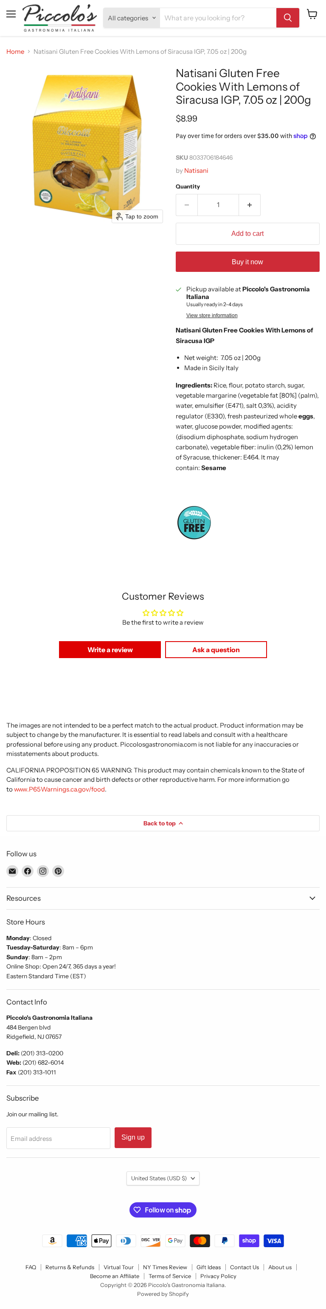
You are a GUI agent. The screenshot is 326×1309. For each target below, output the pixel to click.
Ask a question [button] (216, 649)
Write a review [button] (110, 649)
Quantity (188, 186)
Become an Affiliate (114, 1276)
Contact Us (244, 1267)
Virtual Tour (119, 1267)
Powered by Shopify (163, 1293)
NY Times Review (165, 1267)
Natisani (196, 170)
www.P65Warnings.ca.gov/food (59, 789)
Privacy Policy (218, 1276)
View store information (212, 315)
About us (280, 1267)
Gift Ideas (209, 1267)
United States (159, 1178)
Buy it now (247, 262)
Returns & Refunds (69, 1267)
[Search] (287, 18)
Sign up (133, 1137)
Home (15, 51)
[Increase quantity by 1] (250, 205)
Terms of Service (170, 1276)
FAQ (30, 1267)
